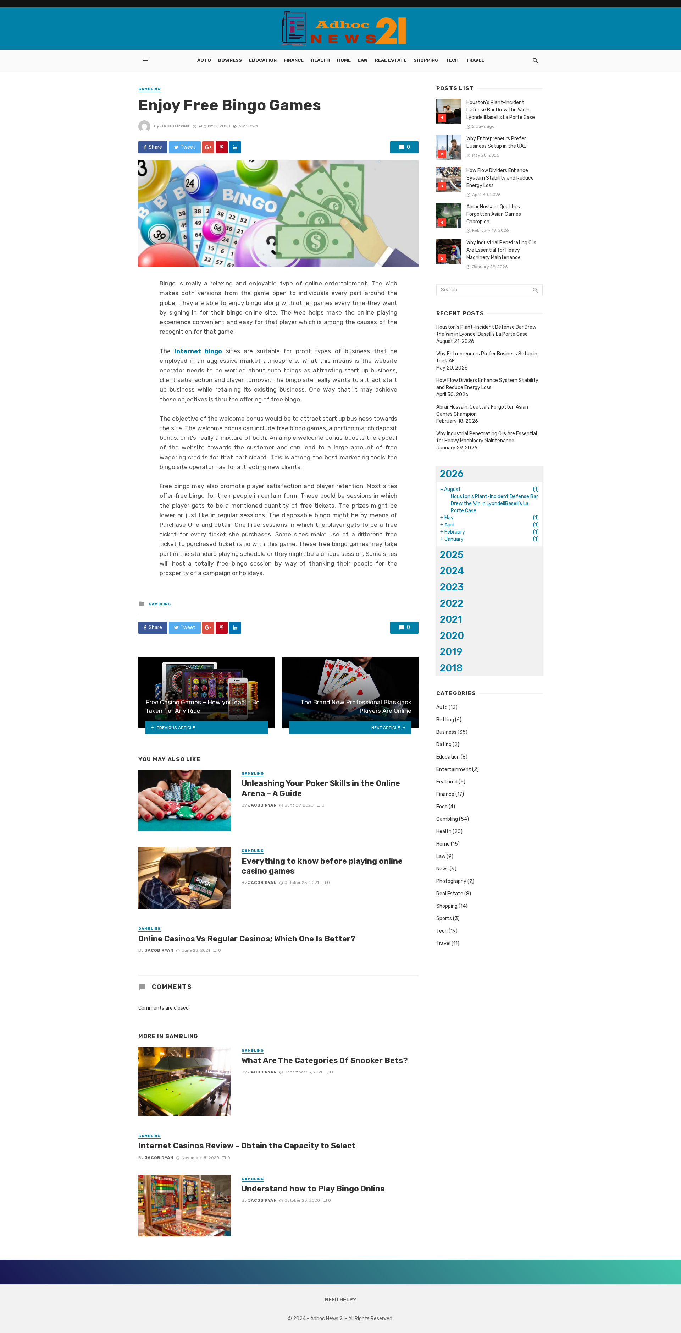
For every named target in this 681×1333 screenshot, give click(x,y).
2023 (452, 587)
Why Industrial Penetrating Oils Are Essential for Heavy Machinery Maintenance (501, 250)
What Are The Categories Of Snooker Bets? (325, 1060)
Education (263, 60)
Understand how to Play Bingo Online (313, 1188)
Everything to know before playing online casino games (322, 866)
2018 (451, 668)
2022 (451, 603)
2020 (452, 635)
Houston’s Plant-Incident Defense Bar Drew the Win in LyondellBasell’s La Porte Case (500, 109)
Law (363, 60)
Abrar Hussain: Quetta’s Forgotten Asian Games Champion (493, 214)
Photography (451, 881)
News (442, 869)
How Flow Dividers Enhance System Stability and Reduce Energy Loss (500, 178)
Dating (444, 745)
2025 (452, 555)
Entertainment (453, 769)
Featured (447, 782)
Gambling (149, 89)
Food (442, 807)
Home (344, 60)
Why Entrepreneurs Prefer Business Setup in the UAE (496, 142)
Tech (452, 60)
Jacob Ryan (174, 126)
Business (230, 60)
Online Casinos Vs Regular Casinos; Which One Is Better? (246, 938)
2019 (451, 651)
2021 (451, 619)
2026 (452, 474)
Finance (294, 60)
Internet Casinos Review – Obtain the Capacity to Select (247, 1145)
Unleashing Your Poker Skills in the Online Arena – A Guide (321, 788)
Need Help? (340, 1300)
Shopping (426, 60)
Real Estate (390, 60)
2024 (452, 571)
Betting (445, 720)
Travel (475, 60)
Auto (204, 60)
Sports (444, 919)
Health (320, 60)
